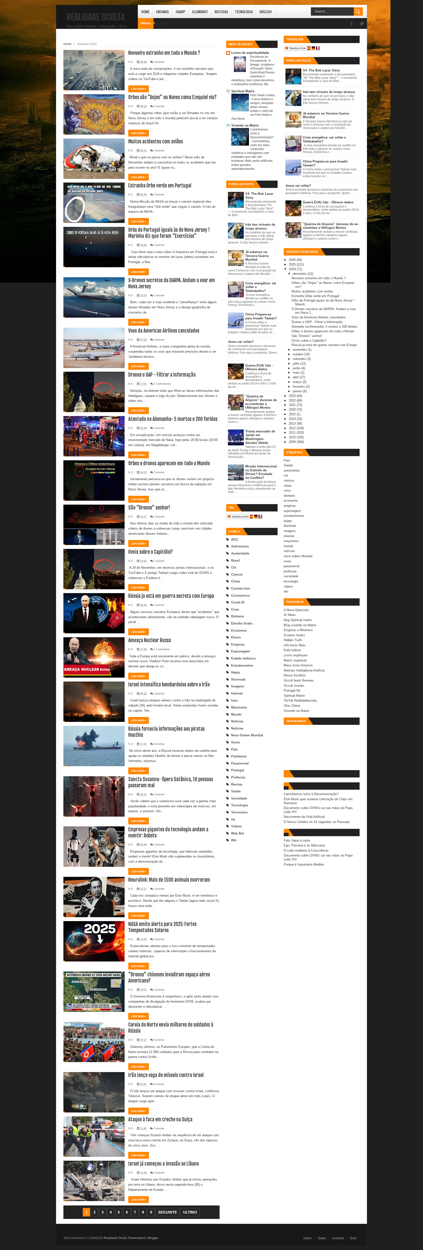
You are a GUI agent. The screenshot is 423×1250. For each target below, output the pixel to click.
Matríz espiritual (295, 660)
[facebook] (352, 24)
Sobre (322, 1238)
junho (297, 368)
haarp (235, 672)
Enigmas (162, 11)
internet (237, 693)
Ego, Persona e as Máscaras (304, 845)
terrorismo (239, 812)
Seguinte (167, 1212)
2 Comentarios (162, 383)
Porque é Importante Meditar (304, 864)
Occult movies (294, 685)
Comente (159, 61)
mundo (236, 714)
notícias (237, 728)
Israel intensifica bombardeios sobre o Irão (169, 685)
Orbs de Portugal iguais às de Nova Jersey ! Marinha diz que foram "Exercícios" (169, 233)
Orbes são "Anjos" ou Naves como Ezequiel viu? (172, 97)
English (265, 11)
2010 (293, 437)
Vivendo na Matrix (245, 125)
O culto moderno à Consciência (306, 850)
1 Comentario (162, 649)
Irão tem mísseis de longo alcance (260, 226)
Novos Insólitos (295, 675)
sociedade (239, 798)
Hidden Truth (293, 640)
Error (353, 1238)
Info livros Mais (295, 645)
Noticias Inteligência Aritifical (304, 670)
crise (235, 609)
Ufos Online (292, 705)
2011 (293, 432)
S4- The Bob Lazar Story (321, 70)
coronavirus (240, 595)
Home (145, 11)
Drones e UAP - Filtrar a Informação (162, 375)
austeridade (240, 553)
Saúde (236, 791)
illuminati (238, 679)
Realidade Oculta (95, 17)
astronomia (240, 546)
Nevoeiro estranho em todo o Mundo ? (164, 53)
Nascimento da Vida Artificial (304, 817)
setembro (300, 359)
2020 (293, 409)
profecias (238, 777)
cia (233, 567)
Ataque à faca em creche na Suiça (160, 1119)
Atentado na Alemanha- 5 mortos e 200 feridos (172, 419)
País (234, 749)
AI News (290, 615)
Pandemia (238, 756)
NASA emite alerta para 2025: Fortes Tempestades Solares (162, 927)
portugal (237, 770)
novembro (300, 349)
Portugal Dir (292, 690)
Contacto (338, 1238)
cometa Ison (240, 588)
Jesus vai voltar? (241, 342)
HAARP (180, 11)
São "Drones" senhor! (149, 508)
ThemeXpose (137, 1238)
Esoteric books (294, 635)
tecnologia (239, 805)
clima (235, 581)
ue (233, 819)
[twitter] (362, 24)
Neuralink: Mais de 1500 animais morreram (169, 880)
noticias (237, 721)
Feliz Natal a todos (262, 95)
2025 (293, 264)
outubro (298, 354)
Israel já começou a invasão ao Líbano (163, 1164)
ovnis (235, 742)
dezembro (300, 274)
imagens (237, 686)
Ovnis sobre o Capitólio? (150, 552)
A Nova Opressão (296, 610)
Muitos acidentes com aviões (155, 142)
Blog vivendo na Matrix (300, 625)
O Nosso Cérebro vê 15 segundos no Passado (317, 822)
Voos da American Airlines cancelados (163, 331)
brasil (235, 560)
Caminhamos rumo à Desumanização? (311, 794)
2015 (293, 414)
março (298, 382)
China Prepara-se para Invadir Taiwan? (261, 316)
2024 (293, 269)
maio (297, 372)
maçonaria (239, 707)
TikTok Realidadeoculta (300, 700)
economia (239, 630)
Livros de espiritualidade (250, 53)
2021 (293, 405)
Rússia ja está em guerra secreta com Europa (171, 596)
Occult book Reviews (299, 680)
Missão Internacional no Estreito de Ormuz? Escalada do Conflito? (261, 472)
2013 (293, 423)
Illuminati (200, 11)
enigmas (238, 644)
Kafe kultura (292, 650)
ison (234, 700)
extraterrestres (242, 665)
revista (236, 784)
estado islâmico (243, 658)
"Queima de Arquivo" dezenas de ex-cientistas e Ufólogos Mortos (261, 402)
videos (236, 826)
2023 (293, 396)
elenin (236, 637)
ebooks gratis (242, 623)
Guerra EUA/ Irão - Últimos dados (259, 367)
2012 (234, 539)
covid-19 (237, 602)
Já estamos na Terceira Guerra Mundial (257, 255)
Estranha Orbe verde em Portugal (159, 186)
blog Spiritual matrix (298, 620)
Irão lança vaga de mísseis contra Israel (166, 1075)
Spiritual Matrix (243, 91)
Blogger (153, 1238)
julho (296, 363)
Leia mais (138, 88)
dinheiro (237, 616)
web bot (237, 833)
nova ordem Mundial (247, 735)
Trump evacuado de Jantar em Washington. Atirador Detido (260, 437)
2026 (293, 260)
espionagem (240, 651)
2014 (293, 419)
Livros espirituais (296, 655)
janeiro (298, 391)
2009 (293, 442)
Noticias (221, 11)
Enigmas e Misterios (298, 630)
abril (296, 377)
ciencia (236, 574)
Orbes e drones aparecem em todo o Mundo (169, 463)
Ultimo (190, 1212)
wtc (234, 840)
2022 (293, 400)
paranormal (240, 763)
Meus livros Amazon (298, 665)
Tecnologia (244, 11)
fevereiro (299, 386)
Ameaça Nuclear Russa (149, 640)
